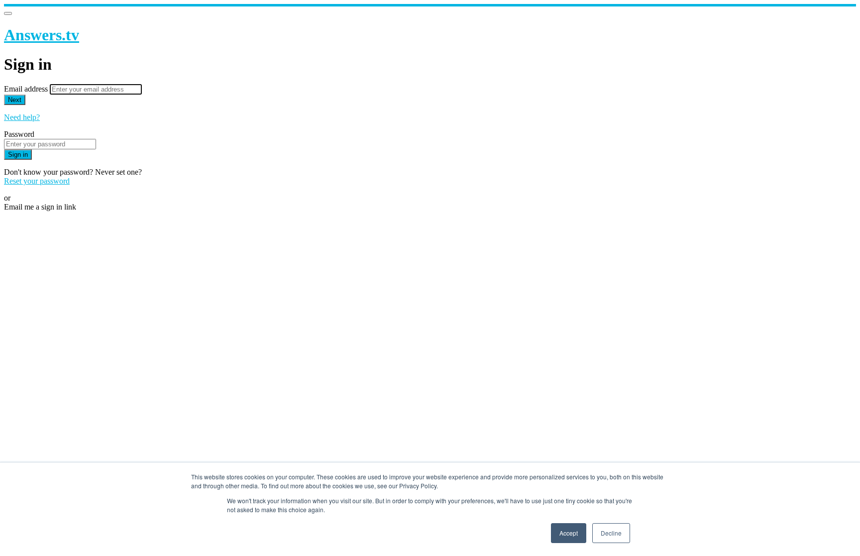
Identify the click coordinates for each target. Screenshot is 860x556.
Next (14, 100)
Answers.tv (41, 35)
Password (19, 134)
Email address (27, 89)
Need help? (22, 117)
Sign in (18, 154)
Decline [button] (611, 533)
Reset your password (37, 181)
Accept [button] (568, 533)
